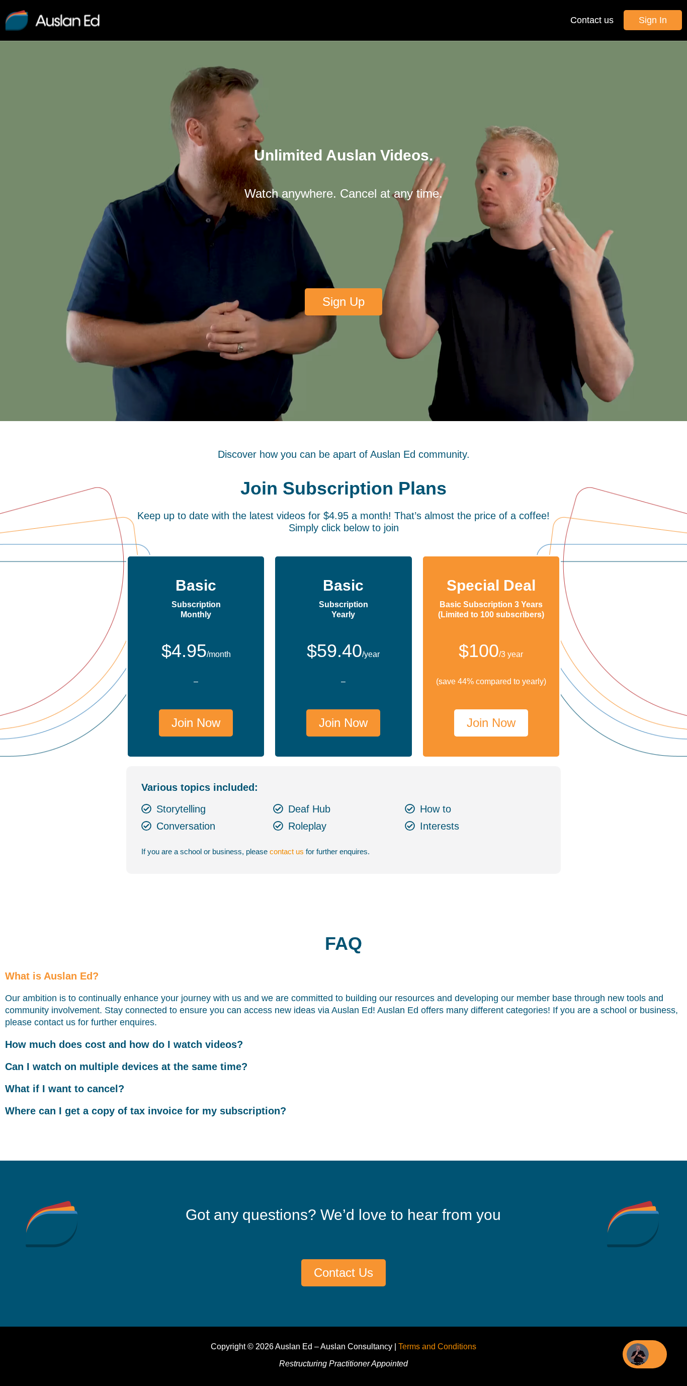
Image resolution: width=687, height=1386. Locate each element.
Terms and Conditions (437, 1346)
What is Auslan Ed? (52, 976)
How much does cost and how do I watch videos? (124, 1044)
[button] (343, 976)
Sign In (653, 20)
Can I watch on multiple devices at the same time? (126, 1066)
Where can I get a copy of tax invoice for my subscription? (145, 1110)
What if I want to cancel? (64, 1088)
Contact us (592, 20)
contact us (287, 851)
